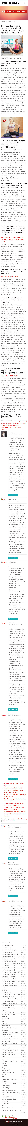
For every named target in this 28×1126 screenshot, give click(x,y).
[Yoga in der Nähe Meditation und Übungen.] (10, 3)
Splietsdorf (14, 1101)
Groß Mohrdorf (14, 1034)
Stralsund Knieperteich (14, 961)
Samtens (14, 1045)
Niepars (14, 1023)
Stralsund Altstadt (14, 952)
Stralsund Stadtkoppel (14, 965)
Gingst (14, 1068)
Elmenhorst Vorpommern (14, 1032)
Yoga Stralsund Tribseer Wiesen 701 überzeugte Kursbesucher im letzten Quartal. (12, 240)
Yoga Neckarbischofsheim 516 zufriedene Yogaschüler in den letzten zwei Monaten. (13, 790)
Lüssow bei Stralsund (14, 1008)
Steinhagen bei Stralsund (14, 1037)
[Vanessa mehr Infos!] (4, 716)
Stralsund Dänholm (14, 997)
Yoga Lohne (14, 276)
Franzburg (14, 1081)
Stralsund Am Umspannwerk (14, 981)
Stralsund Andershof (14, 1005)
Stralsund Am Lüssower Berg (14, 994)
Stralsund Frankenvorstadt (14, 974)
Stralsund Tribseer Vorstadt (15, 434)
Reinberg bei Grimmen (14, 1054)
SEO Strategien (14, 1124)
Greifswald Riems (14, 1108)
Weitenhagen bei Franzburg (14, 1092)
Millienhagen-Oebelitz (14, 1090)
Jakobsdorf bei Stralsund (14, 1043)
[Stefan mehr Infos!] (4, 501)
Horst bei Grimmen (14, 1097)
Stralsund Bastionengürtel (14, 950)
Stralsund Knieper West (14, 959)
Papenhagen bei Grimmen (14, 1079)
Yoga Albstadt (5, 276)
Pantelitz (14, 1017)
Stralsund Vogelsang (14, 948)
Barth (14, 1106)
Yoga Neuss (14, 376)
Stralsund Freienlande (14, 977)
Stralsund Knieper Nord (14, 979)
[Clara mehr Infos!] (4, 434)
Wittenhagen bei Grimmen (14, 1050)
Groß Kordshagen (14, 1052)
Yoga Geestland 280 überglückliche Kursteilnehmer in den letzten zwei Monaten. (15, 814)
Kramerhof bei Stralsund (14, 1003)
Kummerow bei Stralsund (14, 1039)
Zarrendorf (14, 1019)
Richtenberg (14, 1070)
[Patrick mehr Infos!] (4, 564)
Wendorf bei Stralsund (14, 1014)
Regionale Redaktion (8, 821)
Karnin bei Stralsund (14, 1072)
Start (2, 21)
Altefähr (14, 990)
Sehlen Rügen (14, 1088)
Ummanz (14, 1066)
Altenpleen (14, 1030)
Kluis (14, 1094)
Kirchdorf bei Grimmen (14, 1083)
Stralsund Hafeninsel (14, 970)
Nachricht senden (13, 495)
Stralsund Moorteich (14, 945)
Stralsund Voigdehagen (14, 1001)
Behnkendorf (14, 1041)
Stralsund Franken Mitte (14, 985)
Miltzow (14, 1057)
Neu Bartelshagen (14, 1048)
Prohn (14, 1010)
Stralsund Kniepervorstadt (14, 954)
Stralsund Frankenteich (14, 983)
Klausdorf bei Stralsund (14, 1028)
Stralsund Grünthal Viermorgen (14, 963)
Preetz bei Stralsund (14, 1012)
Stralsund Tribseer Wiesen (14, 968)
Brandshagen (14, 1025)
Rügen (14, 1074)
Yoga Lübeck (5, 376)
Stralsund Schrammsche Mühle (14, 972)
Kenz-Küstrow (14, 1086)
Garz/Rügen (14, 1059)
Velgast (14, 1077)
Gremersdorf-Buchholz (14, 1099)
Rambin (14, 1021)
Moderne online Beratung (19, 819)
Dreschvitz (14, 1063)
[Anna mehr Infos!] (4, 625)
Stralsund (14, 988)
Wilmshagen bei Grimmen (14, 1061)
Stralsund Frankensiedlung (14, 999)
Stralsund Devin (14, 992)
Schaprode (14, 1103)
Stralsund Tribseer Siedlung (14, 957)
